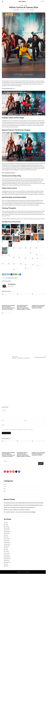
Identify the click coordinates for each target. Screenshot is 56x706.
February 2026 (7, 528)
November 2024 (7, 544)
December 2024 (7, 542)
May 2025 (6, 535)
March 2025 (6, 537)
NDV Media (22, 1)
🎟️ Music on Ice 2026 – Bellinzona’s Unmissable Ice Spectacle (17, 509)
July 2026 (6, 522)
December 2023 (7, 556)
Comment (4, 410)
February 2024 (7, 553)
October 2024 (6, 546)
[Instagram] (5, 472)
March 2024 (6, 551)
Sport (5, 488)
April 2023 (6, 565)
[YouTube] (13, 472)
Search (40, 463)
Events (25, 5)
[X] (16, 472)
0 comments (32, 9)
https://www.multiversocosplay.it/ (8, 172)
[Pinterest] (8, 472)
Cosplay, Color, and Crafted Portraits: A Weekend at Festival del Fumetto (38, 307)
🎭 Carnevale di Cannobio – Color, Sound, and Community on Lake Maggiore (20, 511)
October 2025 (6, 533)
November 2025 (7, 531)
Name (3, 420)
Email (25, 420)
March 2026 (6, 526)
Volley (5, 491)
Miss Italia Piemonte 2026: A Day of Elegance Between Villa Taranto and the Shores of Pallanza (8, 307)
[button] (6, 226)
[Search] (43, 1)
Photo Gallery (10, 88)
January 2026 (6, 529)
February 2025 (7, 538)
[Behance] (19, 472)
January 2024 (6, 555)
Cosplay (21, 5)
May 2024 (6, 547)
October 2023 (6, 560)
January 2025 (6, 540)
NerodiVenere (16, 9)
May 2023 (6, 564)
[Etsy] (10, 472)
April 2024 (6, 549)
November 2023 (7, 558)
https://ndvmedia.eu (11, 286)
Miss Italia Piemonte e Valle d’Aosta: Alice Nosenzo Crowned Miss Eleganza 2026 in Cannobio (23, 307)
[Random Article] (41, 1)
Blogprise (27, 571)
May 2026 (6, 524)
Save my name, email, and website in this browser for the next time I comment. (18, 429)
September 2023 (7, 562)
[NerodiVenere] (4, 286)
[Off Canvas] (2, 1)
